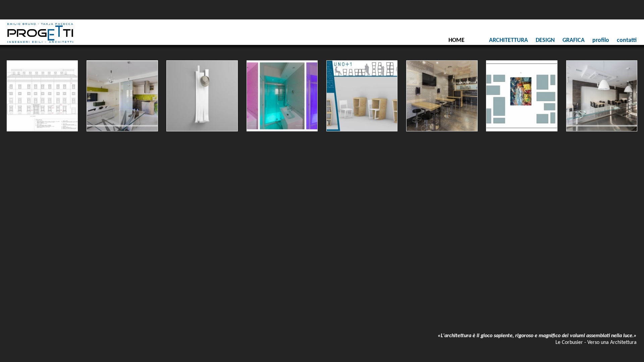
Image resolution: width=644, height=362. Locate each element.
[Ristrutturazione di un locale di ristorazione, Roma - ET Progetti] (441, 95)
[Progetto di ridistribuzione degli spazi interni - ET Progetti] (121, 95)
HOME (456, 40)
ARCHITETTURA (508, 40)
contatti (627, 40)
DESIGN (545, 40)
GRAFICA (573, 40)
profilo (600, 40)
